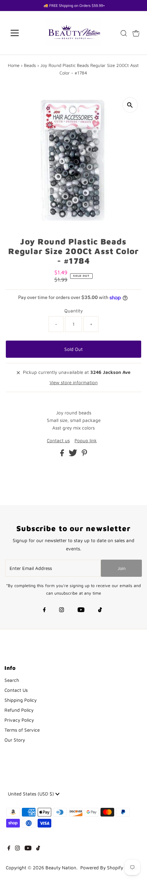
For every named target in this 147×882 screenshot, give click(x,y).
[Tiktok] (100, 610)
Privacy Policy (19, 720)
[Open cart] (136, 33)
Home (13, 65)
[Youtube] (81, 610)
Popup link (86, 440)
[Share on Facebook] (62, 454)
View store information (74, 382)
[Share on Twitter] (74, 454)
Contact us (58, 440)
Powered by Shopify (101, 867)
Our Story (14, 740)
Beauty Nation (60, 867)
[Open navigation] (22, 33)
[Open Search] (124, 33)
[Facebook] (44, 610)
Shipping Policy (20, 700)
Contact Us (16, 690)
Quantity (73, 310)
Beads (30, 65)
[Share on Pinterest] (84, 454)
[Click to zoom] (130, 105)
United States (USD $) (31, 794)
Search (11, 680)
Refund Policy (19, 710)
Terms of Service (22, 730)
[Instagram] (61, 610)
